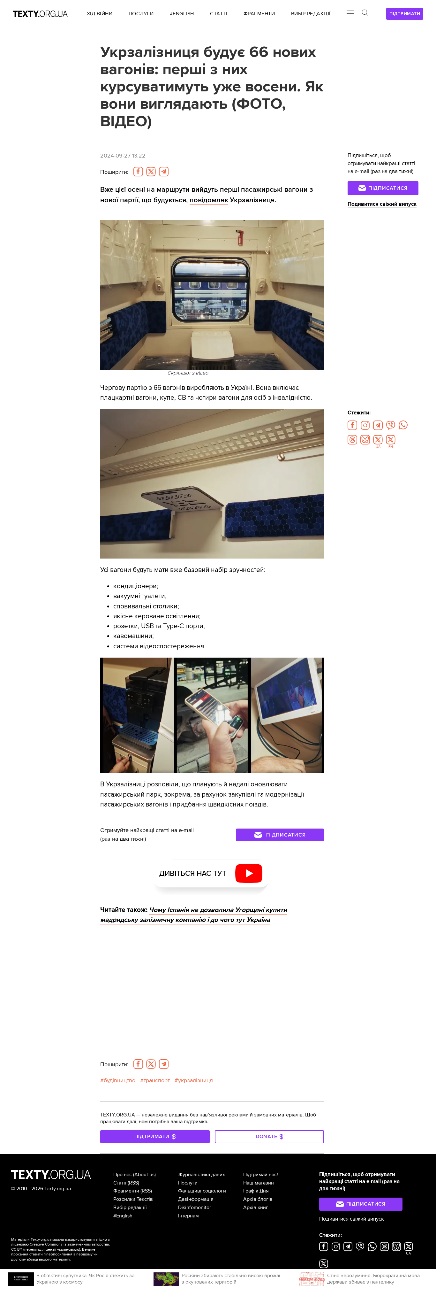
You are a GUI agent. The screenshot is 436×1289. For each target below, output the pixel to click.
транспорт (157, 1080)
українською (68, 1249)
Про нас (122, 1174)
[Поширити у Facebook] (138, 171)
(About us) (144, 1174)
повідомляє (209, 200)
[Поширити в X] (151, 171)
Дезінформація (196, 1199)
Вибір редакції (130, 1207)
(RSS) (133, 1183)
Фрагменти (126, 1191)
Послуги (188, 1183)
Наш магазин (258, 1183)
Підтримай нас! (260, 1174)
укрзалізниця (195, 1080)
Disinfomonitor (194, 1207)
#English (122, 1216)
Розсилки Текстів (133, 1199)
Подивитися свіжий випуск (382, 204)
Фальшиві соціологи (202, 1191)
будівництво (119, 1080)
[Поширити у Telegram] (164, 171)
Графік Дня (256, 1191)
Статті (119, 1183)
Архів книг (255, 1207)
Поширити (114, 172)
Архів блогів (258, 1199)
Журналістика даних (201, 1174)
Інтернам (188, 1216)
